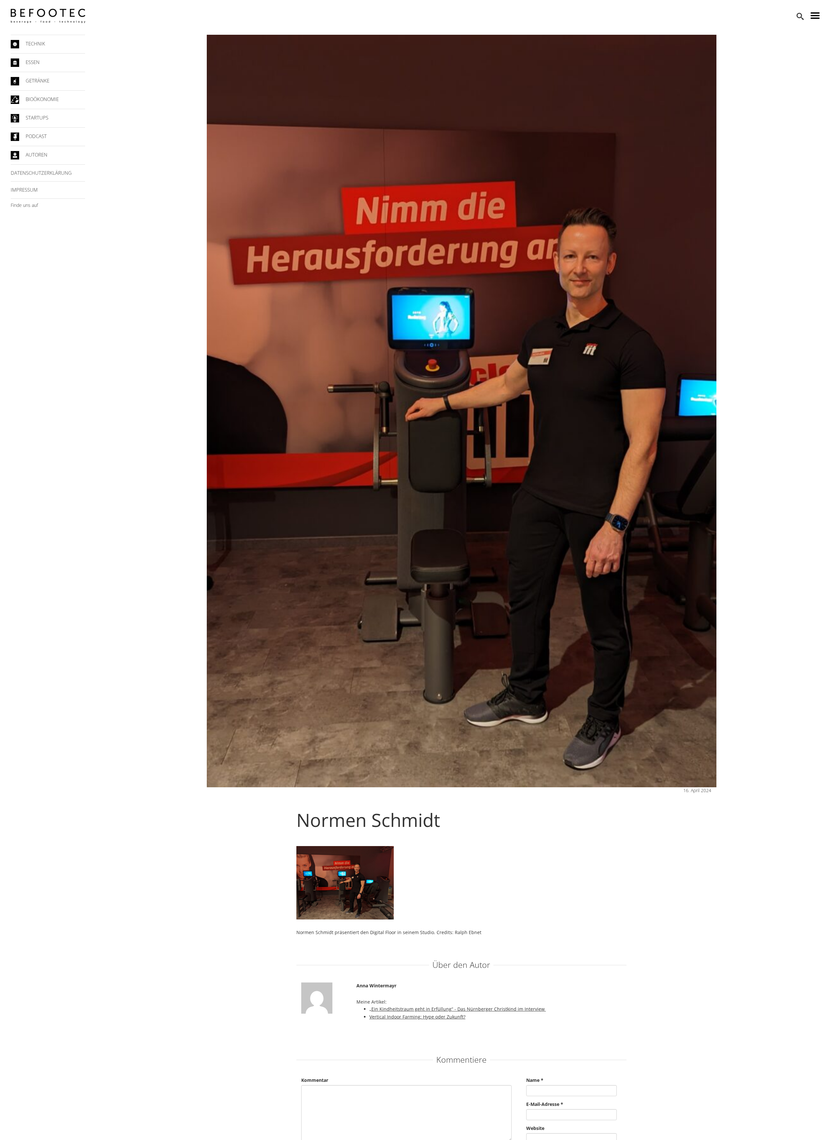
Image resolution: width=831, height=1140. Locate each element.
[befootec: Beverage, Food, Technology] (48, 16)
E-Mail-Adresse (544, 1104)
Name (534, 1080)
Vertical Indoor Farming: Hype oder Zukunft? (417, 1017)
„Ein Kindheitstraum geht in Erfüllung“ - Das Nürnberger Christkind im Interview (457, 1009)
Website (535, 1128)
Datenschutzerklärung (41, 173)
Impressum (24, 189)
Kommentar (314, 1080)
